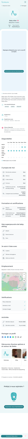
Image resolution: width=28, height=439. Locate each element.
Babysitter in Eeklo (14, 22)
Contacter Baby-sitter (12, 436)
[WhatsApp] (13, 337)
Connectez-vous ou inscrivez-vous (14, 71)
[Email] (18, 337)
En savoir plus (7, 131)
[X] (5, 337)
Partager (23, 5)
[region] (14, 281)
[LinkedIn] (8, 337)
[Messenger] (10, 337)
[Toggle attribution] (25, 289)
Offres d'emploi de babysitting (17, 369)
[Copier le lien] (21, 337)
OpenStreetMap (21, 289)
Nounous (10, 368)
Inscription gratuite (17, 377)
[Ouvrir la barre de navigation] (25, 2)
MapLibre (15, 289)
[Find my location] (24, 280)
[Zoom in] (24, 274)
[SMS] (16, 337)
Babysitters (5, 368)
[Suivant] (26, 357)
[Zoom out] (24, 277)
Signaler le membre (7, 377)
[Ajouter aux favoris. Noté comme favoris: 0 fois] (25, 436)
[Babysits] (5, 2)
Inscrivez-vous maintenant (14, 407)
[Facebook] (3, 337)
